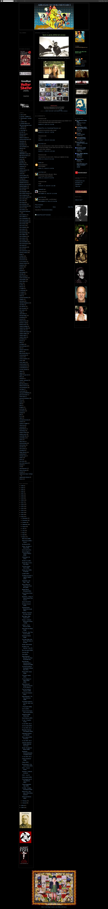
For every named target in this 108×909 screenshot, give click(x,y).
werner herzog (23, 470)
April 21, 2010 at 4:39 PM (46, 168)
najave (21, 373)
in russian (22, 292)
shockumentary (23, 443)
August (24, 526)
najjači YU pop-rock (24, 374)
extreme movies (23, 263)
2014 (22, 508)
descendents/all (23, 180)
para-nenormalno (24, 394)
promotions (22, 410)
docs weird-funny (23, 250)
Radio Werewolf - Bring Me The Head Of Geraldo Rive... (27, 658)
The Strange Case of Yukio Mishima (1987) (27, 781)
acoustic (21, 135)
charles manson (23, 170)
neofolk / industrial (24, 380)
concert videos (23, 175)
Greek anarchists (23, 277)
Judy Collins (22, 313)
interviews (22, 301)
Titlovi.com (77, 186)
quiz (20, 414)
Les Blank (22, 344)
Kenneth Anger (23, 315)
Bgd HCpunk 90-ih (24, 155)
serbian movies (23, 432)
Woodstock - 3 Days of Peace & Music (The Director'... (27, 598)
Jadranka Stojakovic (24, 302)
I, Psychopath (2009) (27, 706)
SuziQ (39, 162)
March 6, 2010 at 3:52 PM (46, 124)
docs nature (22, 229)
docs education (23, 204)
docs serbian (22, 240)
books (21, 159)
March (24, 536)
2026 (22, 485)
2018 (22, 500)
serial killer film (23, 436)
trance (21, 459)
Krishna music (23, 324)
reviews (21, 421)
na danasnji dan (23, 365)
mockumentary (23, 355)
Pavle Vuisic (22, 396)
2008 (22, 807)
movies (21, 356)
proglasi (21, 407)
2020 (22, 496)
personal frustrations (24, 398)
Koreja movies (23, 320)
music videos (23, 362)
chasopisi (22, 171)
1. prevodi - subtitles (24, 116)
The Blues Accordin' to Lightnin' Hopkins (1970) (27, 577)
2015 (22, 506)
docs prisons (22, 230)
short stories (22, 448)
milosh (78, 166)
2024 (22, 487)
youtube (21, 472)
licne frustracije (23, 346)
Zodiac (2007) (25, 762)
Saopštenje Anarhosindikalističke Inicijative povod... (27, 753)
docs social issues (24, 243)
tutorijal (21, 464)
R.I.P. (21, 416)
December (25, 518)
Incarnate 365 (25, 652)
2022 (22, 491)
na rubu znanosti (23, 369)
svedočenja (22, 454)
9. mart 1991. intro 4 (27, 723)
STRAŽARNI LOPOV (82, 127)
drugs (21, 254)
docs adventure (23, 188)
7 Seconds (22, 128)
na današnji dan (23, 367)
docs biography (23, 191)
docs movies (22, 223)
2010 (22, 516)
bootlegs (22, 161)
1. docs (21, 114)
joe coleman (22, 306)
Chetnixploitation (81, 137)
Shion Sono (22, 441)
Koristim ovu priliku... (27, 560)
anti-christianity (23, 146)
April (23, 534)
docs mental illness (24, 222)
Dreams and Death (81, 134)
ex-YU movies (23, 261)
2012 (22, 512)
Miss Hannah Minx (24, 353)
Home (54, 207)
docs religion (22, 234)
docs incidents (23, 214)
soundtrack (22, 450)
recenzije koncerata (24, 419)
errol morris (22, 259)
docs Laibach (23, 216)
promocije (22, 409)
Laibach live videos (24, 328)
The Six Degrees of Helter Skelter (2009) (26, 680)
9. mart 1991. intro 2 (27, 740)
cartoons (22, 168)
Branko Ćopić (23, 164)
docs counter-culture (24, 197)
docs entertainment (24, 206)
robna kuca (22, 425)
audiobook (22, 152)
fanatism (22, 266)
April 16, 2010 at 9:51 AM (46, 159)
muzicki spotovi (23, 364)
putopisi (21, 412)
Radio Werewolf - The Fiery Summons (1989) (27, 698)
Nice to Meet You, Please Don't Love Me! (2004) (27, 586)
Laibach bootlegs (23, 326)
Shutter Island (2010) (27, 644)
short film (22, 446)
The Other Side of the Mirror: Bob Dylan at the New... (27, 641)
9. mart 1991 (22, 130)
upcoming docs (23, 468)
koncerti (21, 319)
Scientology (22, 430)
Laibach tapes (23, 335)
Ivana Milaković (81, 142)
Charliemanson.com (80, 180)
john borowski (23, 308)
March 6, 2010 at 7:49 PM (46, 132)
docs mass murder (24, 220)
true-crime (22, 461)
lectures (21, 340)
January (24, 802)
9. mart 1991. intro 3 (27, 727)
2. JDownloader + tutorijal (25, 118)
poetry (21, 401)
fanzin (21, 268)
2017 (22, 502)
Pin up (21, 400)
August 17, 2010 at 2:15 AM (46, 185)
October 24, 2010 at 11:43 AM (47, 193)
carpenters (22, 166)
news (21, 382)
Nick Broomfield (23, 383)
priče (21, 405)
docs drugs (22, 202)
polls (21, 403)
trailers (21, 457)
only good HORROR (24, 392)
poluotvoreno (80, 159)
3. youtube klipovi (24, 123)
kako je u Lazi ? (79, 199)
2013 (22, 510)
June (23, 530)
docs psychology (23, 232)
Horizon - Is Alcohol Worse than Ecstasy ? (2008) (27, 621)
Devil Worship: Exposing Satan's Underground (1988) (27, 663)
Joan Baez (22, 304)
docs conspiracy (23, 195)
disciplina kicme (23, 182)
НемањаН (40, 189)
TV (20, 466)
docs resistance (23, 236)
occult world (22, 391)
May (23, 532)
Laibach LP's (22, 329)
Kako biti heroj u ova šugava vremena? (82, 164)
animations (22, 143)
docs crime (22, 198)
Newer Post (37, 207)
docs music (22, 225)
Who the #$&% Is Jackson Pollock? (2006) (26, 553)
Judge (21, 311)
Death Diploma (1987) (27, 718)
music (21, 360)
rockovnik (22, 427)
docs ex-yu (22, 207)
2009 (22, 805)
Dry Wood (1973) (26, 544)
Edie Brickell (22, 258)
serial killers (22, 437)
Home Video (22, 281)
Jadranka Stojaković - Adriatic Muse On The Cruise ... (27, 744)
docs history (22, 209)
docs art (21, 189)
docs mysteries (23, 227)
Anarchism (22, 141)
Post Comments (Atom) (47, 209)
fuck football (22, 272)
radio (21, 418)
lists (20, 347)
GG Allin (21, 274)
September (25, 524)
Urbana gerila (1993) (27, 777)
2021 (22, 493)
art (20, 150)
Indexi (21, 295)
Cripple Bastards (23, 177)
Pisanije (79, 133)
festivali (21, 270)
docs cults (22, 200)
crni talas (22, 179)
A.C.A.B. (21, 132)
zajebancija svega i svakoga (26, 473)
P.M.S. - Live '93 (26, 775)
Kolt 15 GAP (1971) (26, 550)
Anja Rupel (22, 144)
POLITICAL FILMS (81, 147)
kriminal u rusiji (23, 322)
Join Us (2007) (25, 708)
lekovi (21, 342)
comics (21, 173)
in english (22, 288)
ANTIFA (21, 148)
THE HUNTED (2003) (81, 138)
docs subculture (23, 247)
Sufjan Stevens (23, 452)
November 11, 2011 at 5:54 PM (47, 201)
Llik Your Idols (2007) (27, 725)
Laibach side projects (24, 331)
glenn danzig (22, 276)
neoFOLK (22, 378)
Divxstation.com (79, 182)
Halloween (79, 160)
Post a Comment (39, 204)
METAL (21, 351)
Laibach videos (23, 337)
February (24, 800)
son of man (41, 143)
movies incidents (23, 358)
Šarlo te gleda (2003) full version (54, 35)
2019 (22, 498)
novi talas (22, 389)
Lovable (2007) (25, 573)
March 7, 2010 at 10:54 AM (46, 140)
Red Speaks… (80, 156)
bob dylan (22, 157)
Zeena (21, 479)
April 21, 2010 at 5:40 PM (46, 177)
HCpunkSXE (22, 279)
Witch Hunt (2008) (26, 538)
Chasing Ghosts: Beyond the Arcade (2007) (27, 609)
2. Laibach (22, 121)
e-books (21, 256)
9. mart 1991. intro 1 (27, 756)
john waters (22, 310)
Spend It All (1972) (26, 601)
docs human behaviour (25, 211)
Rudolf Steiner (23, 428)
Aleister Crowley (23, 137)
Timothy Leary (23, 455)
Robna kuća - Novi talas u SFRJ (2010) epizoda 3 (27, 793)
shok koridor (22, 445)
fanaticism (22, 265)
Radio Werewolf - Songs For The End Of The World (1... (27, 686)
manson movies (23, 349)
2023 (22, 489)
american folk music (24, 139)
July (23, 528)
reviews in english (24, 423)
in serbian (22, 294)
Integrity (21, 299)
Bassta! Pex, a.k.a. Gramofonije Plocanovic (48, 128)
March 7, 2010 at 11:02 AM (46, 151)
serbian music (23, 434)
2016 (22, 504)
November (25, 520)
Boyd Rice (22, 162)
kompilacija (22, 317)
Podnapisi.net (78, 184)
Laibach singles (23, 333)
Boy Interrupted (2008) (27, 650)
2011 (22, 514)
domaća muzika (23, 252)
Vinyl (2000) (25, 654)
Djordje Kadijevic (23, 186)
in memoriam (23, 290)
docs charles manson (24, 193)
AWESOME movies (24, 153)
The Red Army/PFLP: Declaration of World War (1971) (27, 668)
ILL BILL (21, 284)
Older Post (70, 207)
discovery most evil (24, 184)
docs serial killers (23, 241)
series (21, 439)
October (24, 522)
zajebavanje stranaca (24, 477)
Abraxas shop (23, 134)
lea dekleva (22, 338)
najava (21, 371)
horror (21, 283)
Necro (21, 376)
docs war (22, 248)
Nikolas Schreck (23, 385)
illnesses (22, 286)
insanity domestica (24, 297)
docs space (22, 245)
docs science (23, 238)
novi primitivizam (23, 387)
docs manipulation (24, 218)
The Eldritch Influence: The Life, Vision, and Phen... (27, 703)
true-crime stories (24, 463)
